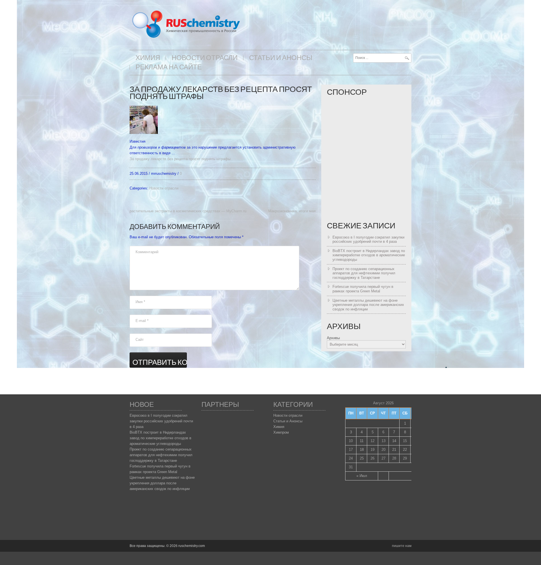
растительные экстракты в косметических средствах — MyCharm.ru (188, 211)
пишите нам (401, 546)
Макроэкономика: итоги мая (292, 211)
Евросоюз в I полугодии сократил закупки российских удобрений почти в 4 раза (368, 239)
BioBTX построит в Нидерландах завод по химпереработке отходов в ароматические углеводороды (368, 255)
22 (405, 449)
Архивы (333, 338)
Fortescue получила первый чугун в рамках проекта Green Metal (362, 288)
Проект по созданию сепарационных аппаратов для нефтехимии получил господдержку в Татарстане (363, 273)
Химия (148, 58)
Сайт (140, 339)
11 (361, 441)
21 (394, 449)
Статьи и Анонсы (280, 58)
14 (394, 441)
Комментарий (147, 252)
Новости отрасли (205, 58)
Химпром (281, 432)
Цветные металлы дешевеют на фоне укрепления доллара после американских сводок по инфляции (368, 304)
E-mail (142, 321)
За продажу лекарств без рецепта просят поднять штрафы (180, 159)
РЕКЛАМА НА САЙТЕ (169, 67)
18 (362, 449)
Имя (140, 302)
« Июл (361, 476)
